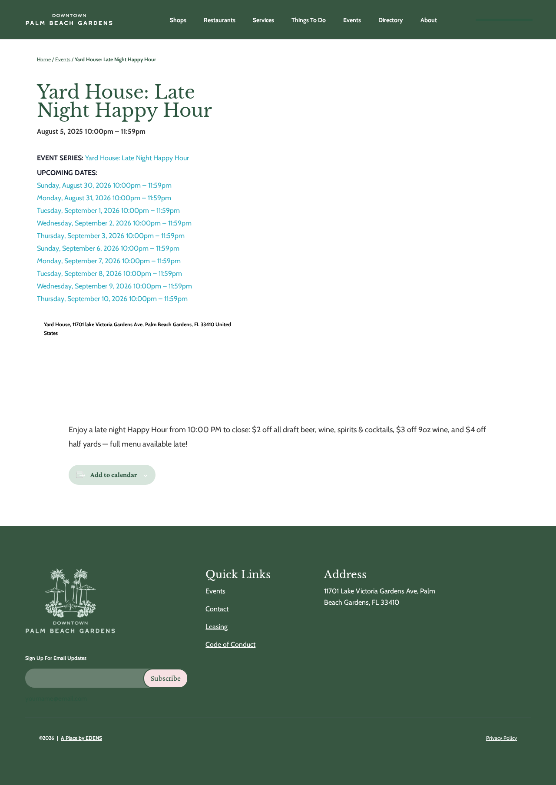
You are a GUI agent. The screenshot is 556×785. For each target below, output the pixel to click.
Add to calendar (113, 474)
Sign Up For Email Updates (55, 658)
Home (44, 59)
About (428, 20)
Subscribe (166, 678)
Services (263, 20)
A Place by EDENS (81, 738)
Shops (178, 20)
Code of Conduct (230, 644)
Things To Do (308, 20)
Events (352, 20)
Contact (216, 609)
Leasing (216, 627)
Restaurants (219, 20)
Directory (390, 20)
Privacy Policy (501, 738)
